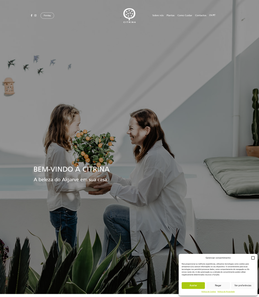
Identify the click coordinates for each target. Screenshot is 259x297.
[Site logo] (129, 15)
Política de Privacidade (226, 292)
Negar (218, 285)
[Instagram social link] (35, 15)
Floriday (47, 15)
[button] (253, 257)
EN (210, 15)
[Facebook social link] (31, 15)
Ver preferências (242, 285)
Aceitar (193, 285)
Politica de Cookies (208, 292)
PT (214, 15)
